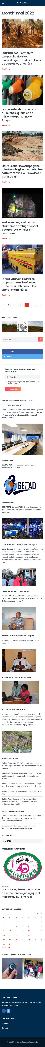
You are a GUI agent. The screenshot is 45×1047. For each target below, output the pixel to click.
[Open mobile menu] (3, 3)
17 (10, 935)
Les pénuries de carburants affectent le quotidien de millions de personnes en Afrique (19, 115)
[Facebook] (4, 1011)
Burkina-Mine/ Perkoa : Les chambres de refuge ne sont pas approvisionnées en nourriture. (20, 228)
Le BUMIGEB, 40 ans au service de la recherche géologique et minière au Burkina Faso (21, 893)
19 (22, 935)
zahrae (4, 826)
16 (4, 935)
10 (10, 931)
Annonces (5, 1023)
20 (29, 935)
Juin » (9, 948)
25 (16, 940)
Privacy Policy (13, 384)
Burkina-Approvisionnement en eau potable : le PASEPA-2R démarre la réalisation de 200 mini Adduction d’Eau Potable (20, 801)
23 (4, 940)
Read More (6, 69)
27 (29, 940)
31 (10, 944)
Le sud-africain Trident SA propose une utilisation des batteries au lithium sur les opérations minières (19, 284)
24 (10, 940)
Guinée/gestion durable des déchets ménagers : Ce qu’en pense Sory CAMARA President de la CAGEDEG (21, 818)
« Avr (4, 948)
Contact (5, 1028)
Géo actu (5, 886)
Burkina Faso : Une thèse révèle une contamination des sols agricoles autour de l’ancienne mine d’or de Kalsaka (22, 765)
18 (16, 935)
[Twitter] (8, 1011)
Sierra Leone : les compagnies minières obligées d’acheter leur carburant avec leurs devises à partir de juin (22, 171)
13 (29, 931)
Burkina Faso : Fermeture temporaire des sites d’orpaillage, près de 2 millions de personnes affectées (21, 58)
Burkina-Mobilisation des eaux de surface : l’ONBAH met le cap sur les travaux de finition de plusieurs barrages (22, 776)
